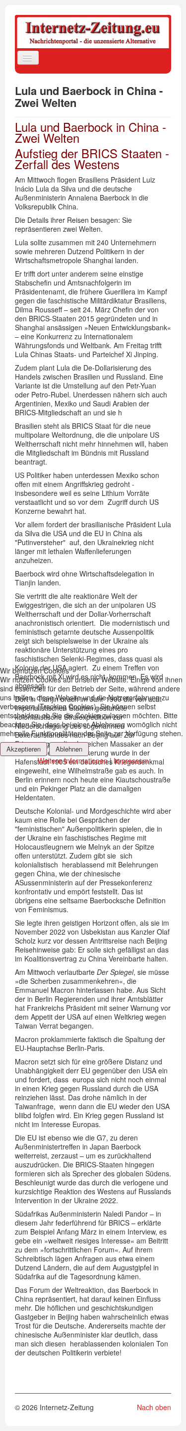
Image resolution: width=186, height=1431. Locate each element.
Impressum (131, 760)
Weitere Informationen (73, 760)
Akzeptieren (23, 749)
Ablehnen (69, 749)
